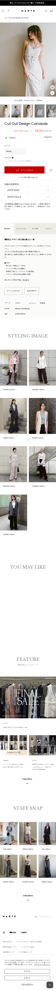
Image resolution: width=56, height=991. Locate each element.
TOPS (42, 303)
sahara (21, 303)
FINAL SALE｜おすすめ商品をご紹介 (15, 727)
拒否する (27, 978)
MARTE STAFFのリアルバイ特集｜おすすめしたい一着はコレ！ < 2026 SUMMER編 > (43, 766)
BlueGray (9, 611)
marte (9, 723)
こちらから (25, 280)
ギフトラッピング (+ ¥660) (20, 161)
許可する (27, 971)
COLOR (7, 146)
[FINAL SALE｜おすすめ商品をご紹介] (28, 697)
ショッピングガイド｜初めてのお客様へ (29, 942)
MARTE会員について (10, 947)
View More (28, 896)
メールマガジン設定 (27, 947)
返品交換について (9, 952)
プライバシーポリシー (42, 964)
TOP (5, 18)
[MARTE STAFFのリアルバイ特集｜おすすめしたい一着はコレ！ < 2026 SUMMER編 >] (42, 745)
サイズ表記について (25, 952)
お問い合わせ (7, 942)
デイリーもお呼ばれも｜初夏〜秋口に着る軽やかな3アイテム (13, 765)
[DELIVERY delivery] (28, 3)
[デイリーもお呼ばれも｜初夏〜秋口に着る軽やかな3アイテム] (13, 745)
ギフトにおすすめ (13, 291)
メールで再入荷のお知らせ (28, 177)
